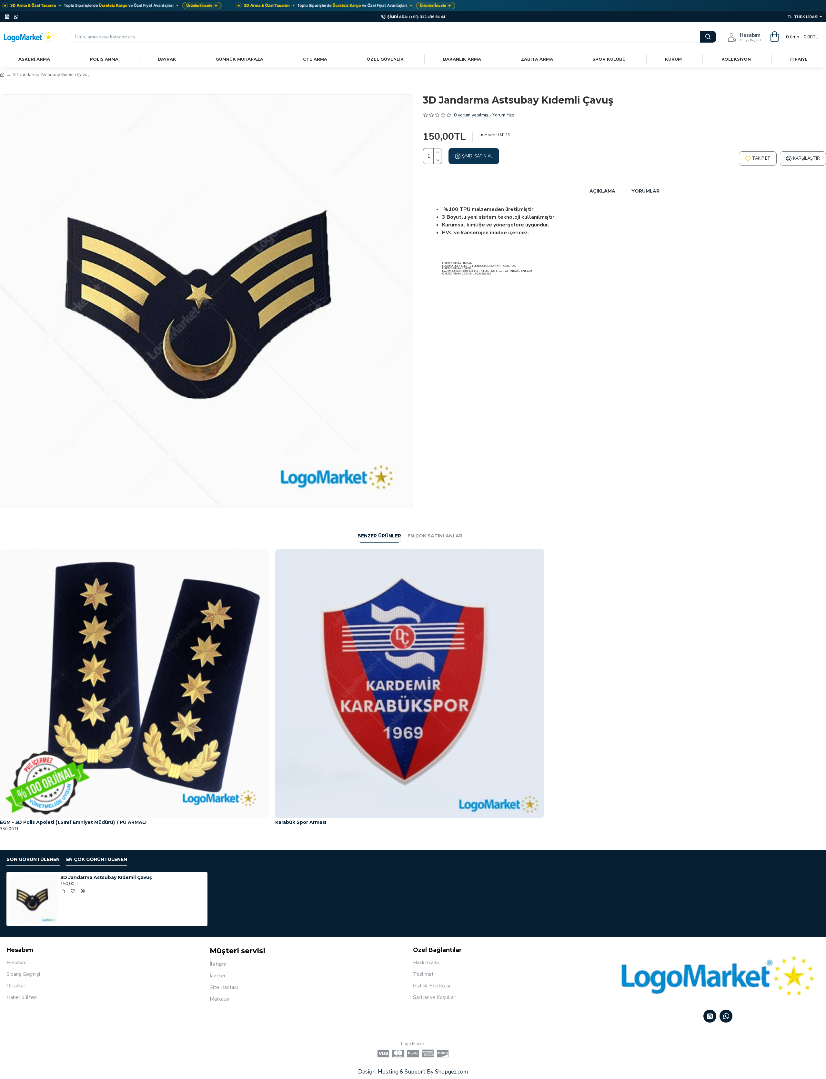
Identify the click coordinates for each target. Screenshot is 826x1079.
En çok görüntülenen (96, 859)
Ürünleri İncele (201, 5)
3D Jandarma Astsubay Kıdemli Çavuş (106, 877)
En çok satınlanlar (435, 536)
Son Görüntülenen (33, 859)
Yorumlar (645, 191)
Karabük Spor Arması (300, 822)
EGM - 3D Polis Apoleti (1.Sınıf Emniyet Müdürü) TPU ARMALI (73, 822)
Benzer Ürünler (379, 536)
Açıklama (602, 191)
